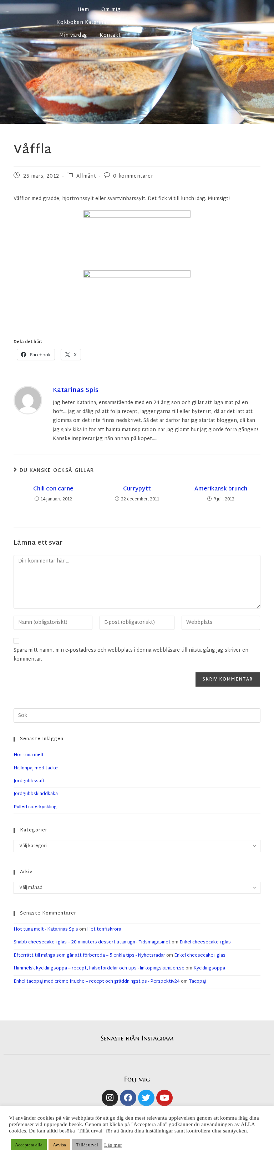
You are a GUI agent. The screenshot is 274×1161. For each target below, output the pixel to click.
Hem (83, 9)
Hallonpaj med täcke (36, 768)
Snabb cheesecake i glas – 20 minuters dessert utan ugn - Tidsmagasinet (92, 942)
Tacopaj (197, 981)
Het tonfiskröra (104, 929)
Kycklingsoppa (209, 968)
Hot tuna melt (29, 755)
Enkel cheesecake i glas (205, 942)
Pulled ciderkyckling (35, 807)
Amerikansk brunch (220, 489)
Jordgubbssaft (29, 781)
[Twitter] (146, 1098)
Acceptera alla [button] (28, 1144)
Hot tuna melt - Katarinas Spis (46, 929)
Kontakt (110, 35)
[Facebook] (128, 1098)
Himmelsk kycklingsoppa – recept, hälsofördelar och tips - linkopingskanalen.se (99, 968)
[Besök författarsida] (28, 400)
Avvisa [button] (59, 1144)
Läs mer (113, 1145)
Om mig (111, 9)
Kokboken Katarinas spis (88, 22)
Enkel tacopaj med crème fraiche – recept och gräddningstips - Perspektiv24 (97, 981)
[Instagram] (110, 1098)
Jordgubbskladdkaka (36, 794)
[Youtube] (164, 1098)
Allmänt (86, 176)
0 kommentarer (133, 176)
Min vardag (73, 35)
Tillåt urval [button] (87, 1144)
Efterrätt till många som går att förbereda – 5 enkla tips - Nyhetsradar (89, 955)
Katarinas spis (75, 390)
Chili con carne (53, 489)
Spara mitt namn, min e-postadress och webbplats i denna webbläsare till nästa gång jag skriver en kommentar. (131, 655)
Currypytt (137, 489)
